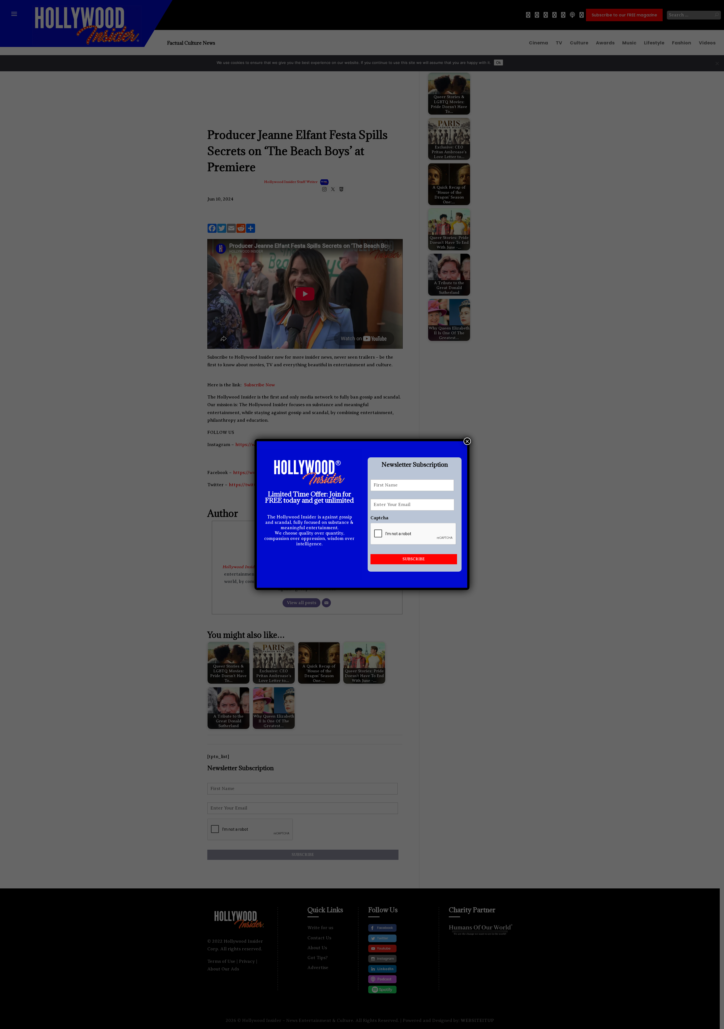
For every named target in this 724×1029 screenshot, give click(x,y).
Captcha (379, 517)
